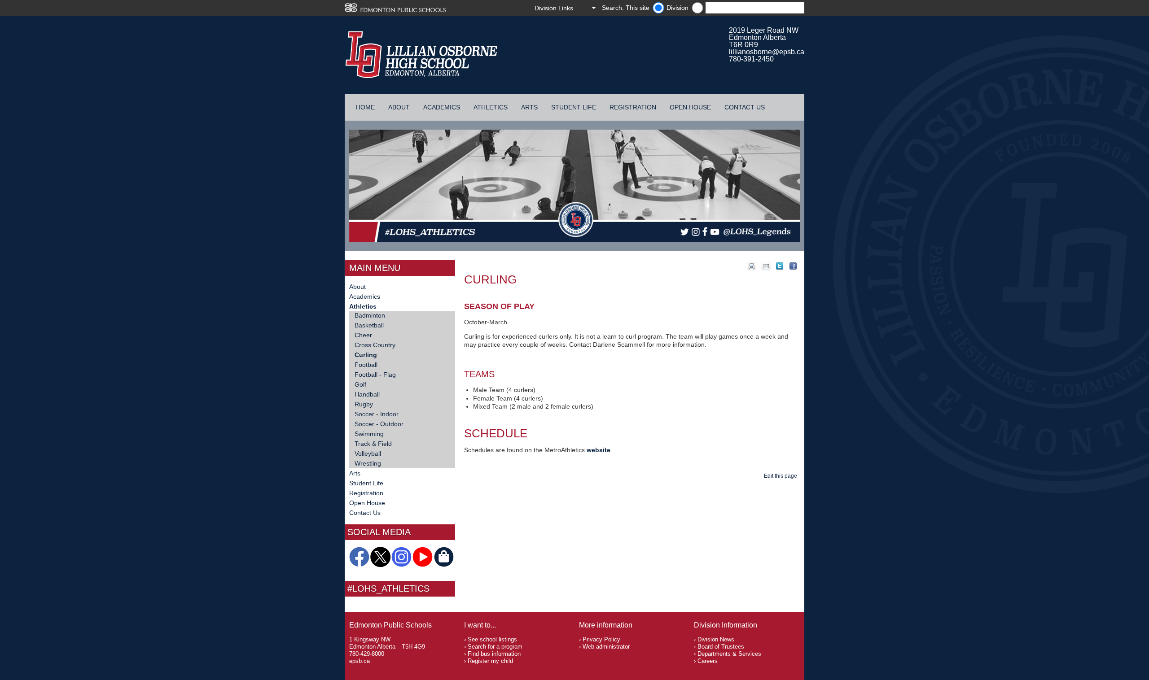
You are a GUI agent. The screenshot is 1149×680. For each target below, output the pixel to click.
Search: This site (625, 7)
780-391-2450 (751, 59)
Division (678, 7)
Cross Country (375, 345)
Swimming (369, 433)
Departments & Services (729, 653)
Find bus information (494, 653)
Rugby (364, 404)
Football (366, 364)
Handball (367, 394)
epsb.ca (359, 661)
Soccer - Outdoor (379, 423)
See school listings (492, 639)
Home (365, 107)
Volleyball (368, 453)
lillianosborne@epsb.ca (766, 52)
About (399, 107)
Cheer (363, 335)
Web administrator (606, 646)
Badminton (370, 315)
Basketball (369, 325)
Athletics (491, 107)
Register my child (490, 661)
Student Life (573, 107)
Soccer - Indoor (377, 414)
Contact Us (744, 107)
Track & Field (373, 443)
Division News (715, 639)
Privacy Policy (601, 639)
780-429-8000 (366, 653)
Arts (529, 107)
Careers (707, 661)
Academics (441, 107)
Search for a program (495, 646)
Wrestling (368, 463)
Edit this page (782, 476)
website (598, 449)
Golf (360, 384)
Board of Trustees (720, 646)
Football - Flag (375, 374)
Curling (366, 354)
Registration (633, 107)
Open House (690, 107)
